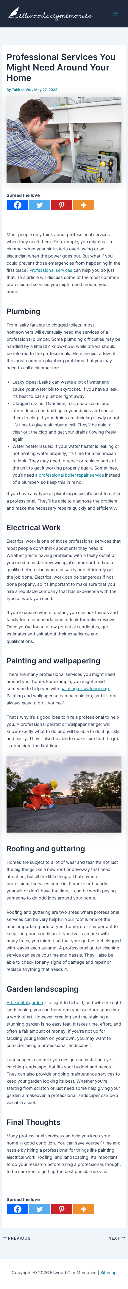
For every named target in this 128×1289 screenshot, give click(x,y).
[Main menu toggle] (116, 13)
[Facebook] (17, 205)
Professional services (50, 270)
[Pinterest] (61, 205)
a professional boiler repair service (69, 475)
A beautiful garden (25, 1002)
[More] (83, 205)
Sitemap (108, 1272)
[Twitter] (39, 205)
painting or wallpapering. (85, 688)
